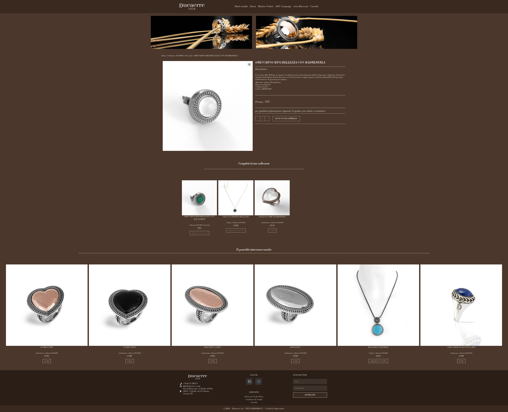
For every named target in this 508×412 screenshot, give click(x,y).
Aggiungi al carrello (286, 118)
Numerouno (279, 409)
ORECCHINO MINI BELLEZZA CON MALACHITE (199, 218)
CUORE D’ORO (46, 347)
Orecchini (189, 56)
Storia (253, 6)
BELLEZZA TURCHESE (378, 347)
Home (163, 56)
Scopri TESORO (341, 34)
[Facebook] (249, 381)
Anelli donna (265, 223)
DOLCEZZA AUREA (212, 347)
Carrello (314, 6)
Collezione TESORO (175, 56)
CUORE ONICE (129, 347)
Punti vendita (241, 6)
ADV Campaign (283, 6)
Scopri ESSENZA (168, 34)
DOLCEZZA (295, 347)
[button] (249, 64)
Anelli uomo (454, 353)
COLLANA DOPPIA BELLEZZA (235, 217)
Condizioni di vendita (254, 400)
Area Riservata (300, 6)
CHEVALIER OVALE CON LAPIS (461, 347)
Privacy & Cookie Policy (254, 397)
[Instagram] (258, 381)
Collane (228, 223)
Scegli (272, 230)
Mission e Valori (265, 6)
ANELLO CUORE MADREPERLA (272, 217)
